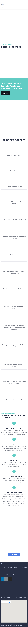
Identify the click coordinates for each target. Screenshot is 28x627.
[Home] (3, 564)
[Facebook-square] (6, 579)
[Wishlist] (2, 54)
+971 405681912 (10, 574)
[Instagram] (10, 579)
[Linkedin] (2, 579)
